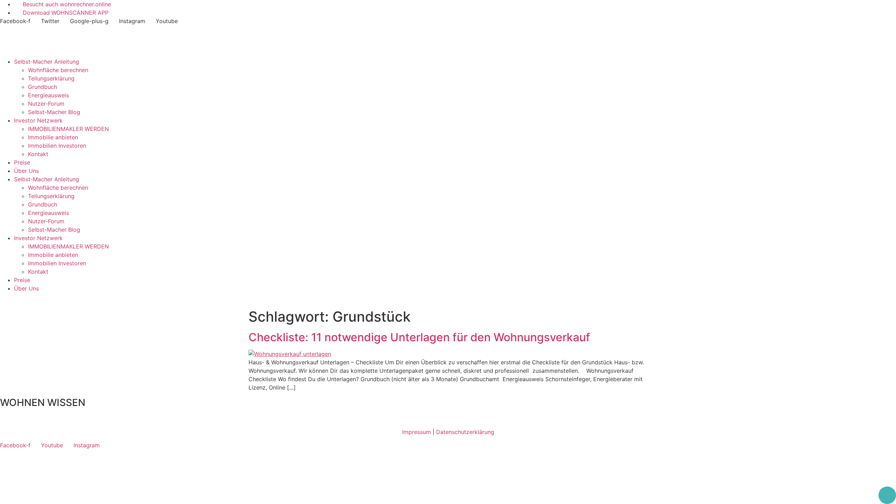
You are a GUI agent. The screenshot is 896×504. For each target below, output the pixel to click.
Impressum (416, 431)
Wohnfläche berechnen (58, 70)
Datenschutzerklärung (465, 431)
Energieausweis (48, 95)
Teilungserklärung (51, 78)
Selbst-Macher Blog (54, 111)
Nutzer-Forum (46, 103)
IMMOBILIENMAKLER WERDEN (68, 128)
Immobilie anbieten (53, 137)
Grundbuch (42, 86)
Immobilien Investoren (57, 145)
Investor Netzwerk (38, 120)
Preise (22, 162)
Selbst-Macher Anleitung (46, 61)
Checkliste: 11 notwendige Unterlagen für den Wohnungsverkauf (419, 337)
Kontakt (38, 154)
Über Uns (26, 170)
